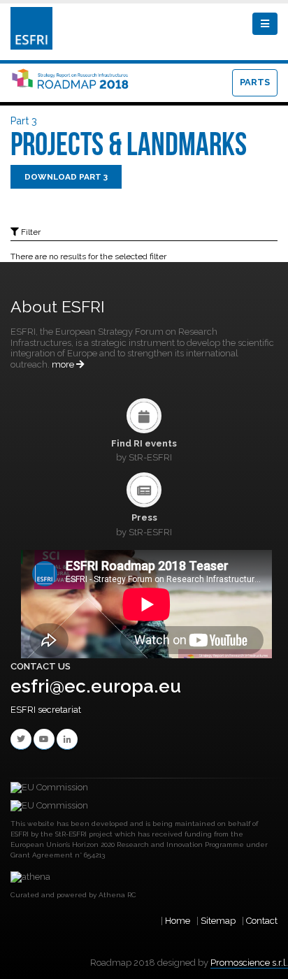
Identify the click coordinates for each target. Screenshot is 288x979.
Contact (262, 920)
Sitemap (218, 920)
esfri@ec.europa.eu (95, 686)
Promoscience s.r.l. (249, 962)
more (64, 364)
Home (177, 920)
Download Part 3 (66, 177)
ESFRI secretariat (45, 709)
